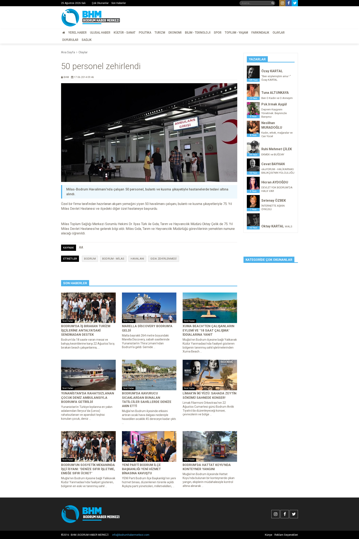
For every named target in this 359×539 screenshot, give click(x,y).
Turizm (160, 32)
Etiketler (70, 258)
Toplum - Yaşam (236, 32)
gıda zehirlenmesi (163, 258)
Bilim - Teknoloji (197, 32)
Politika (145, 32)
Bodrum (90, 258)
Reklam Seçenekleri (286, 534)
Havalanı (137, 258)
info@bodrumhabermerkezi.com (130, 534)
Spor (217, 32)
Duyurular (70, 39)
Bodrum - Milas (113, 258)
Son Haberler (118, 3)
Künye (268, 534)
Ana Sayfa (68, 52)
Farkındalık (260, 32)
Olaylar (279, 32)
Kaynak (68, 247)
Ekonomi (175, 32)
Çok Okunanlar (100, 3)
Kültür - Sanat (124, 32)
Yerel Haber (77, 32)
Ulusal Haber (100, 32)
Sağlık (87, 39)
